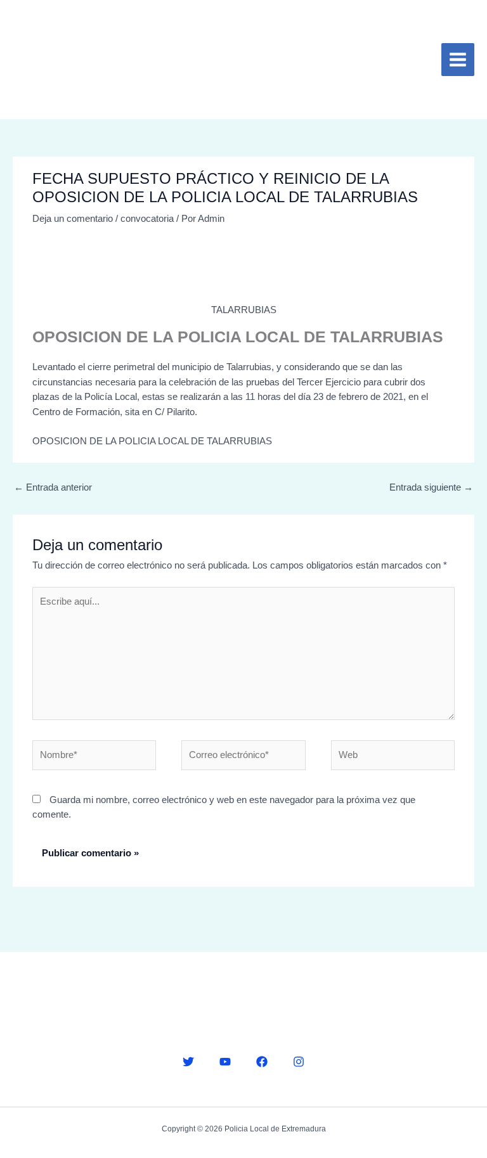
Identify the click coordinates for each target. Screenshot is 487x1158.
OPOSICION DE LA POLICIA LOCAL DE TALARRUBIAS (152, 441)
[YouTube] (225, 1061)
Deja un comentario (72, 219)
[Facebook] (262, 1061)
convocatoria (147, 219)
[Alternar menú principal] (457, 59)
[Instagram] (298, 1061)
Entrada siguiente (431, 487)
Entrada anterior (53, 487)
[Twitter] (188, 1061)
